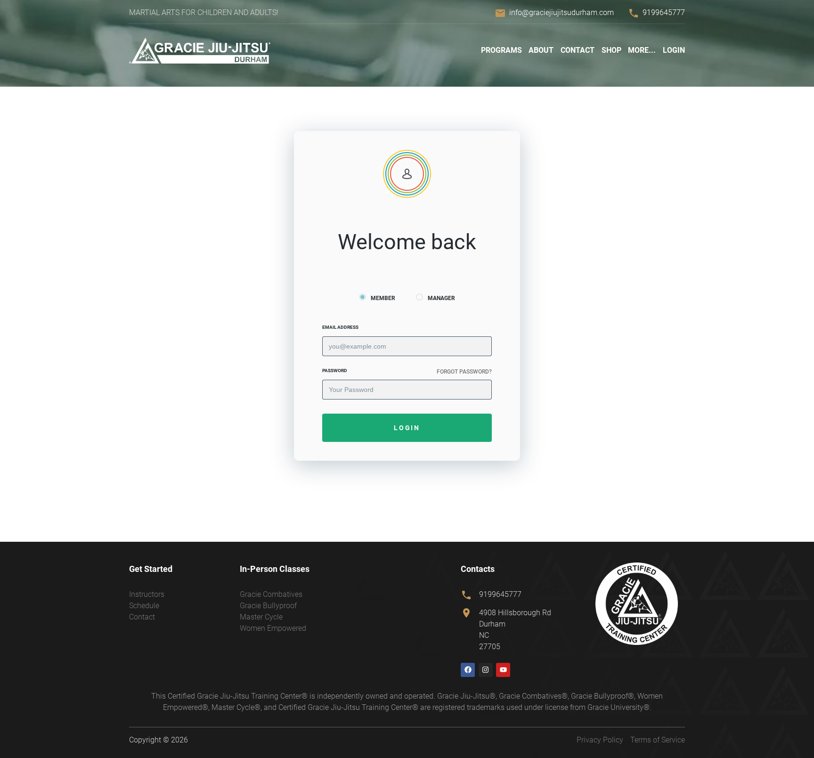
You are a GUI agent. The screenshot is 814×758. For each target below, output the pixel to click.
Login (674, 50)
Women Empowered (273, 628)
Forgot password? (464, 371)
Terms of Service (657, 739)
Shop (611, 50)
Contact (577, 50)
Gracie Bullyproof (268, 605)
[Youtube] (503, 670)
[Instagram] (486, 670)
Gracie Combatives (271, 594)
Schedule (144, 605)
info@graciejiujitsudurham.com (561, 12)
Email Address (340, 327)
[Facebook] (468, 670)
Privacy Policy (600, 739)
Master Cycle (261, 616)
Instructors (146, 594)
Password (334, 370)
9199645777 (664, 12)
